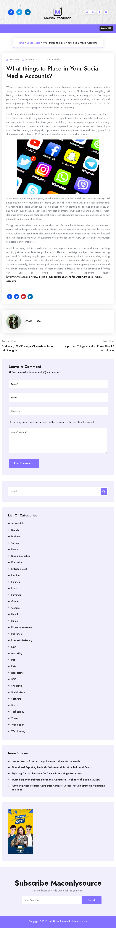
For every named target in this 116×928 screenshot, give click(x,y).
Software (16, 698)
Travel (14, 718)
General (15, 608)
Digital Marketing (21, 556)
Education (17, 562)
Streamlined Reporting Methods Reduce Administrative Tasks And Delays (52, 767)
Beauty (15, 530)
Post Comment (22, 463)
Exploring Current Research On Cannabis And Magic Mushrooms (47, 773)
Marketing (17, 653)
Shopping (16, 686)
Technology (17, 711)
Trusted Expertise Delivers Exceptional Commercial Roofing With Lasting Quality (56, 779)
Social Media (33, 43)
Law (13, 647)
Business (15, 536)
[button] (106, 28)
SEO (13, 679)
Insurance (16, 634)
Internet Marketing (21, 640)
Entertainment (19, 569)
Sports (14, 705)
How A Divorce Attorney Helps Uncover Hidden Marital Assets (46, 761)
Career (15, 543)
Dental (15, 549)
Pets (13, 666)
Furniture (16, 595)
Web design (17, 724)
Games (15, 601)
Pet (13, 660)
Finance (15, 582)
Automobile (17, 523)
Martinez (33, 320)
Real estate (17, 673)
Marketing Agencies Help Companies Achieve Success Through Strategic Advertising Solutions (58, 787)
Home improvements (22, 627)
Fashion (15, 575)
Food (14, 588)
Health (15, 614)
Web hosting (18, 731)
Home (21, 43)
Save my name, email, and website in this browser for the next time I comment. (54, 422)
